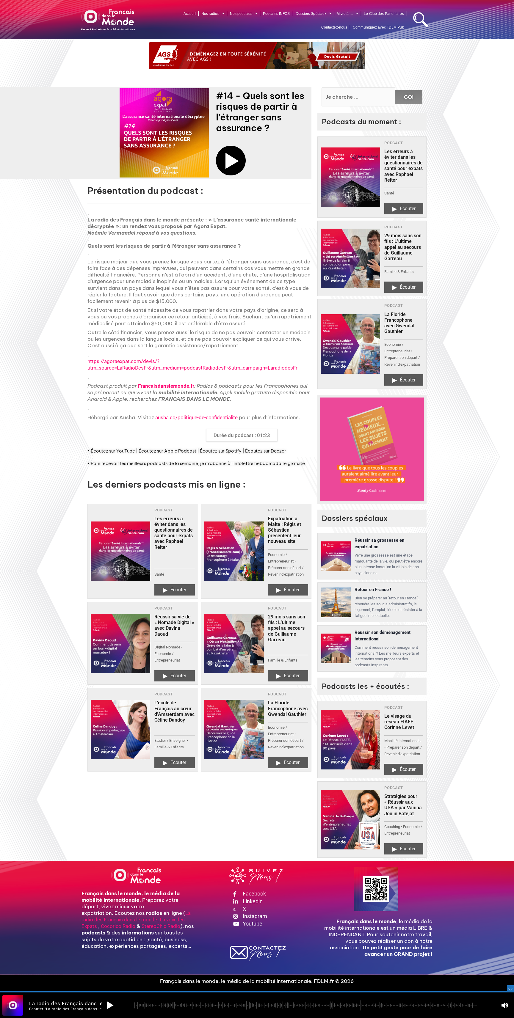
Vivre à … (345, 14)
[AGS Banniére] (257, 55)
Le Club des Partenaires (384, 14)
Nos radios (210, 14)
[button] (231, 160)
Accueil (190, 14)
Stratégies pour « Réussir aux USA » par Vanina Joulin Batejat (403, 805)
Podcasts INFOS (276, 14)
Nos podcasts (241, 14)
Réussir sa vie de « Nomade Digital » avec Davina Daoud (174, 625)
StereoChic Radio (161, 926)
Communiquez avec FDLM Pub (378, 27)
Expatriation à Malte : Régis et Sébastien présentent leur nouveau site (284, 530)
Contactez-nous (334, 27)
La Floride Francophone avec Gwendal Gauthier (288, 708)
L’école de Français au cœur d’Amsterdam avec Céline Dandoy (174, 711)
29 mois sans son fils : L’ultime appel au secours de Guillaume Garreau (286, 628)
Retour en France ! (373, 589)
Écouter (174, 589)
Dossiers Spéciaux (311, 14)
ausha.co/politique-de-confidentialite (196, 417)
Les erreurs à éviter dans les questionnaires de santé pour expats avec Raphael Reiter (173, 533)
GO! (408, 97)
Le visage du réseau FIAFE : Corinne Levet (400, 721)
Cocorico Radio (118, 926)
